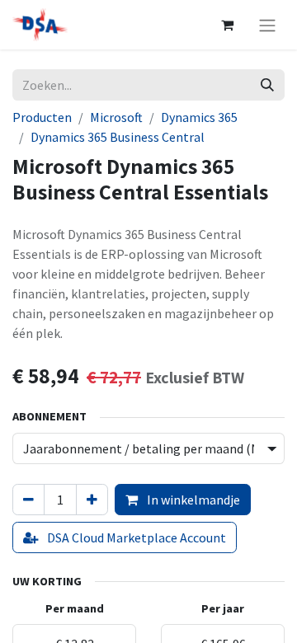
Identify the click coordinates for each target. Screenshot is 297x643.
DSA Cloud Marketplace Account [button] (135, 537)
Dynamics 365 (199, 117)
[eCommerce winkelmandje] (226, 24)
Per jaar (222, 608)
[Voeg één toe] (92, 499)
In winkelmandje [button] (192, 499)
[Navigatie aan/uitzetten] (267, 25)
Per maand (74, 608)
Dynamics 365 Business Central (118, 137)
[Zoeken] (267, 85)
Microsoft (116, 117)
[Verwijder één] (28, 499)
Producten (42, 117)
